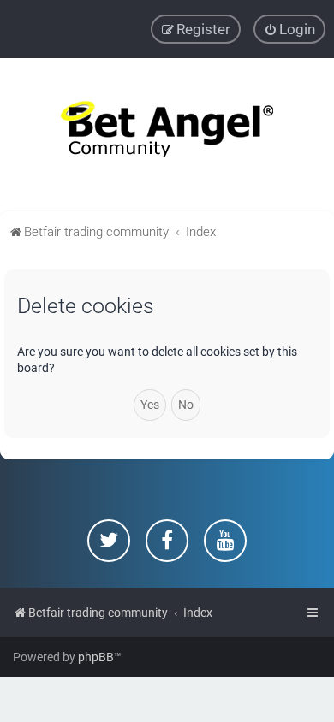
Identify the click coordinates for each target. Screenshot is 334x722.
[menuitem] (289, 29)
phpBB (96, 657)
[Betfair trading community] (167, 135)
